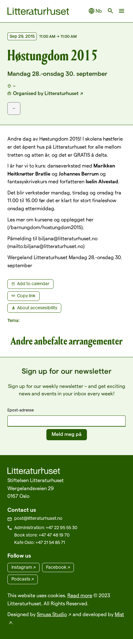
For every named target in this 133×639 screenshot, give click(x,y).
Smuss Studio (52, 614)
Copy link (26, 295)
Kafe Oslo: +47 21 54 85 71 (39, 542)
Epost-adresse (20, 410)
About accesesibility (37, 307)
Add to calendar (33, 283)
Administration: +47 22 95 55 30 (45, 527)
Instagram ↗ (23, 567)
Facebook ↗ (58, 567)
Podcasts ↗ (22, 578)
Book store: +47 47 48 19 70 (42, 534)
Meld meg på (67, 434)
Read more (79, 595)
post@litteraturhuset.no (38, 518)
